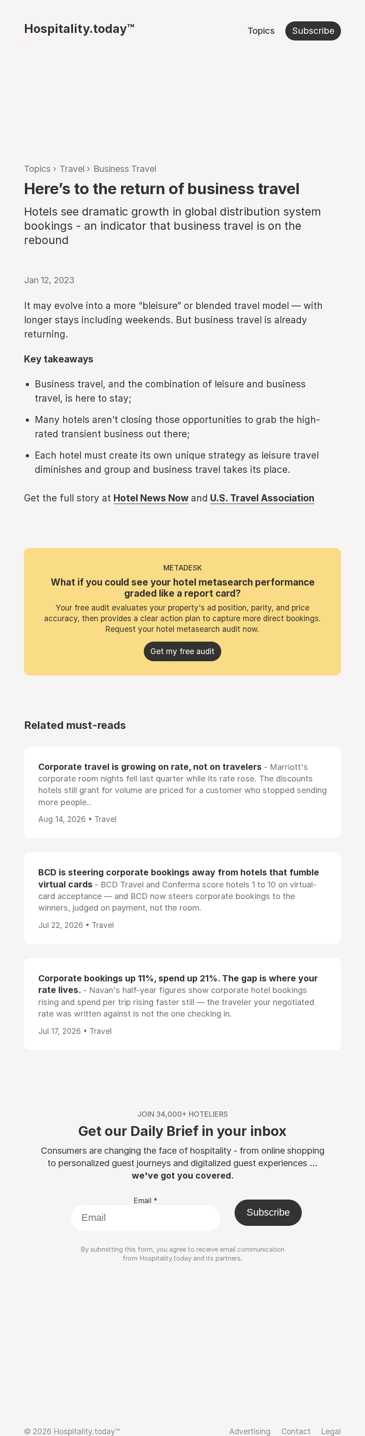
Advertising (250, 1431)
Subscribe (313, 30)
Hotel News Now (151, 498)
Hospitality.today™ (79, 28)
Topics (261, 30)
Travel (72, 168)
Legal (331, 1431)
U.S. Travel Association (262, 498)
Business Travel (124, 168)
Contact (296, 1431)
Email (146, 1200)
